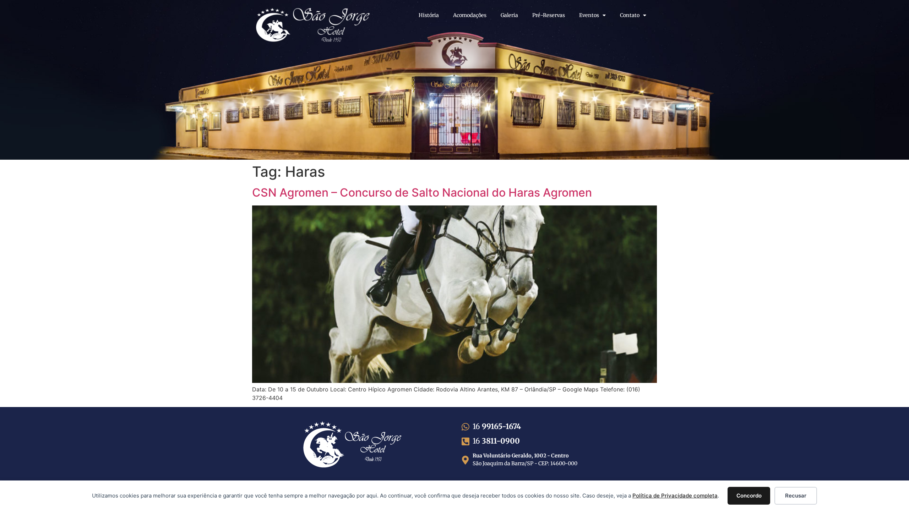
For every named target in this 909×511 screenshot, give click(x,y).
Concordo (749, 495)
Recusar (795, 495)
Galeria (509, 15)
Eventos (589, 15)
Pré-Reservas (548, 15)
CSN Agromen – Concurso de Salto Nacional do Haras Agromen (422, 192)
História (429, 15)
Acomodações (469, 15)
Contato (629, 15)
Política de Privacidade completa (675, 495)
